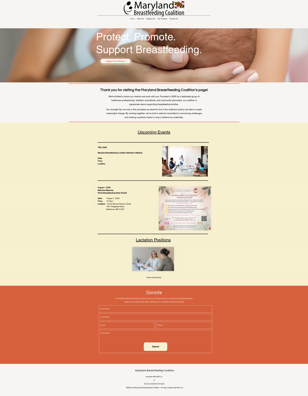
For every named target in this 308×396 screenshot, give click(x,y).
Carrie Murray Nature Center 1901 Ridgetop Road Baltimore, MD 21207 (114, 206)
